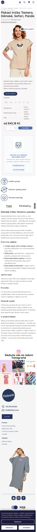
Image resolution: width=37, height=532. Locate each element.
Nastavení (17, 522)
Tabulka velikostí (10, 94)
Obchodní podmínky (8, 426)
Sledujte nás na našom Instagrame (19, 356)
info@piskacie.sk (18, 165)
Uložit (6, 134)
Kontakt (7, 416)
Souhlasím (26, 527)
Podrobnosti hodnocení (8, 22)
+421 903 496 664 (18, 170)
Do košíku (25, 128)
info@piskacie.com (12, 410)
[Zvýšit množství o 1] (15, 128)
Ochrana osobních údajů (10, 431)
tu (30, 517)
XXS (6, 102)
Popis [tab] (9, 205)
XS (11, 102)
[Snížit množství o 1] (6, 128)
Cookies (4, 434)
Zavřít (13, 134)
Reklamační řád (7, 429)
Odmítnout (9, 527)
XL (28, 102)
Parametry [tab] (25, 205)
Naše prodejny (7, 441)
